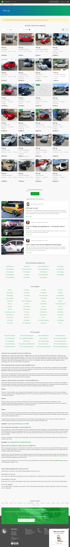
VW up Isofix (26, 341)
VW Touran (10, 323)
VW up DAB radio (10, 338)
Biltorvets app (59, 460)
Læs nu (28, 216)
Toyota (66, 503)
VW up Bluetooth (60, 335)
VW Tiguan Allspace (43, 320)
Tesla (62, 503)
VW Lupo (26, 312)
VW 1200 (26, 290)
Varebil (39, 530)
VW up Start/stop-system (27, 346)
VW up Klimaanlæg (43, 341)
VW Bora (60, 292)
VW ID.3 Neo (26, 306)
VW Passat (60, 312)
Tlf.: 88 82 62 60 (14, 534)
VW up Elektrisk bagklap (26, 338)
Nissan (37, 503)
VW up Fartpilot (9, 341)
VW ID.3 (10, 306)
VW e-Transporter (26, 301)
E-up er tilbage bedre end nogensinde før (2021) (19, 442)
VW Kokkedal (43, 272)
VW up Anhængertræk (26, 335)
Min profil (46, 529)
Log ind (64, 1)
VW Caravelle (9, 298)
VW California (60, 295)
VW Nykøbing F (9, 274)
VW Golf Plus (43, 303)
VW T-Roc (26, 317)
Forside (3, 4)
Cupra (11, 503)
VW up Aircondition (9, 335)
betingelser (43, 516)
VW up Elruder (43, 338)
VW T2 (60, 317)
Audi (3, 503)
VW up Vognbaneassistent (43, 346)
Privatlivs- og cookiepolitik (30, 531)
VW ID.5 (60, 306)
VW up (60, 323)
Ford (15, 503)
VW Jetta (60, 309)
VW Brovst (27, 266)
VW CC (27, 298)
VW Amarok (9, 292)
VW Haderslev (60, 269)
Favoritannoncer (47, 531)
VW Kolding (60, 272)
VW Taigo (9, 320)
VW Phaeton (9, 314)
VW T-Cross (10, 317)
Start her (59, 543)
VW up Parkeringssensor (60, 344)
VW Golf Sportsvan (60, 303)
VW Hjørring (9, 272)
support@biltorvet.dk (15, 538)
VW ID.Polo (43, 309)
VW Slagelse (60, 274)
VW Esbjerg (60, 266)
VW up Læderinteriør (60, 341)
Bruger (45, 528)
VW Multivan (43, 312)
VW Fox (10, 303)
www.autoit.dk (13, 539)
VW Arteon (27, 292)
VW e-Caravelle (60, 298)
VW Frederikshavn (27, 269)
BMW (6, 503)
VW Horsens (26, 272)
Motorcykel (40, 531)
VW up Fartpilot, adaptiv (60, 338)
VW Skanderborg (43, 274)
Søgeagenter (46, 530)
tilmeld (44, 520)
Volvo (34, 505)
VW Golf (26, 303)
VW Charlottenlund (43, 266)
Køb (38, 528)
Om (26, 528)
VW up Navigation (43, 344)
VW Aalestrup (43, 277)
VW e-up (43, 301)
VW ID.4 (43, 306)
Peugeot (43, 503)
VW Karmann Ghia (10, 312)
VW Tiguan (27, 320)
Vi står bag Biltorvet (29, 529)
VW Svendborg (10, 277)
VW (9, 4)
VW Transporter (26, 323)
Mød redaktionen (28, 530)
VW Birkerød (9, 266)
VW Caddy (27, 295)
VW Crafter (43, 298)
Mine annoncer (47, 532)
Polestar (48, 503)
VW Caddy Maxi (43, 295)
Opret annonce (54, 1)
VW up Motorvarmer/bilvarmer (26, 344)
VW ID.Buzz (26, 309)
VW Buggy (10, 295)
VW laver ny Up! (32, 208)
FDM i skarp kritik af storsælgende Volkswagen (43, 245)
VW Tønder (27, 277)
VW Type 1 (43, 323)
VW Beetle (43, 292)
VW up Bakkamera (43, 335)
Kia (24, 503)
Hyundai (20, 503)
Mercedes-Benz (30, 503)
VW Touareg (60, 320)
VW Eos (60, 301)
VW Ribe (26, 274)
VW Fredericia (10, 269)
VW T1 (43, 317)
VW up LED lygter (10, 344)
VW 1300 (43, 290)
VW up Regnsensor (9, 346)
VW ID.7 (10, 309)
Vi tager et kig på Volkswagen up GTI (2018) (18, 423)
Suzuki (58, 503)
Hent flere (35, 193)
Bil (6, 4)
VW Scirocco (43, 314)
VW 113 (10, 290)
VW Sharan (60, 314)
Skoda (53, 503)
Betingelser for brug (29, 532)
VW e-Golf (10, 301)
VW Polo (26, 314)
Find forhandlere (28, 533)
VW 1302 (60, 290)
